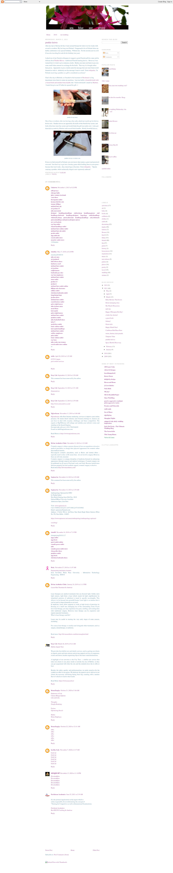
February (109, 346)
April (108, 294)
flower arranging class (112, 303)
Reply (53, 245)
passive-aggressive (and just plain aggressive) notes (113, 402)
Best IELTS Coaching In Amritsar (61, 810)
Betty (52, 567)
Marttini (95, 82)
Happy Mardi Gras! (112, 327)
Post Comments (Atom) (61, 855)
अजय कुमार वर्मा (55, 773)
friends (104, 240)
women (104, 275)
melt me (108, 309)
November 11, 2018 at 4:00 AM (70, 413)
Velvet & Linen (109, 437)
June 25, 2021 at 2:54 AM (74, 794)
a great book (109, 318)
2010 (55, 35)
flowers (104, 232)
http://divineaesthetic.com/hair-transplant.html (73, 634)
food (103, 235)
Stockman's (86, 78)
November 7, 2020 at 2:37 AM (70, 750)
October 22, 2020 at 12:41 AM (70, 726)
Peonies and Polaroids (111, 406)
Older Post (96, 850)
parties (104, 262)
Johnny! (108, 321)
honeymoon (105, 251)
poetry (104, 267)
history (104, 248)
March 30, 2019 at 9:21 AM (67, 644)
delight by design (109, 379)
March (108, 297)
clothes (104, 219)
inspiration (105, 254)
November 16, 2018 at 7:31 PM (66, 532)
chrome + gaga (104, 81)
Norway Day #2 (113, 145)
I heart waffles (112, 157)
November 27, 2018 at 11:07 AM (65, 567)
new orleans (105, 259)
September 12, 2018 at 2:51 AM (68, 388)
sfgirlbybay (108, 415)
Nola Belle (107, 388)
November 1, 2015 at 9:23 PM (67, 187)
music (104, 256)
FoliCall (53, 753)
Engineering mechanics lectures (61, 570)
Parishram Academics (58, 794)
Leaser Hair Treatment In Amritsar (61, 587)
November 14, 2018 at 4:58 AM (69, 477)
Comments (108, 57)
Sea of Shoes (108, 412)
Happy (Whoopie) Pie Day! (114, 312)
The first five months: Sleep (116, 97)
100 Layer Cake (109, 367)
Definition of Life (56, 693)
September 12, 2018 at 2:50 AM (68, 375)
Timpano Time (110, 336)
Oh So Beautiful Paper (111, 394)
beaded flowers (112, 121)
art (102, 208)
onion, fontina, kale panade (114, 333)
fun (103, 243)
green (103, 246)
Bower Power (108, 376)
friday (104, 238)
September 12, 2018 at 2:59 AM (68, 401)
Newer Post (48, 850)
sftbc (52, 729)
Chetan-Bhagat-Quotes (58, 696)
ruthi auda (107, 409)
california (105, 216)
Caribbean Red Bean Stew (114, 330)
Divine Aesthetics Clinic (59, 443)
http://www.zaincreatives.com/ (60, 404)
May (107, 291)
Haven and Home (110, 382)
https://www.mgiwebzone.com (70, 433)
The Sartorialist (109, 431)
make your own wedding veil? (117, 85)
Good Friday (112, 69)
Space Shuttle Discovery (113, 342)
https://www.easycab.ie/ (66, 681)
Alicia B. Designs (109, 370)
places (104, 264)
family (104, 227)
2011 (106, 288)
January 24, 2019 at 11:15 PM (76, 584)
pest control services (57, 361)
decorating (105, 224)
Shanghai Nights (109, 418)
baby (103, 211)
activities (105, 205)
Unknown (54, 187)
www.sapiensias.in (60, 506)
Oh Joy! (106, 391)
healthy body (55, 750)
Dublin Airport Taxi (57, 647)
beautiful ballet (105, 169)
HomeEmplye (55, 690)
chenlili (53, 532)
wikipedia (92, 70)
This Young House (110, 434)
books (104, 213)
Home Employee (56, 717)
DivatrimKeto (55, 776)
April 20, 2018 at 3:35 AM (63, 356)
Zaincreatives (55, 391)
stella (52, 356)
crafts (103, 221)
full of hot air (112, 133)
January (108, 349)
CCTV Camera (55, 359)
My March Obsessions (113, 306)
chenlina (54, 251)
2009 (106, 356)
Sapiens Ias (54, 477)
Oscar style (109, 324)
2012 (106, 285)
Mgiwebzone (55, 413)
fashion (104, 229)
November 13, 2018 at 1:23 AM (77, 443)
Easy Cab (54, 375)
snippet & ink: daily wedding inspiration (113, 422)
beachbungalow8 (109, 373)
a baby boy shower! (112, 315)
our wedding (64, 35)
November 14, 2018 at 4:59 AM (69, 490)
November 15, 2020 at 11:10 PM (70, 773)
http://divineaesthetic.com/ (67, 467)
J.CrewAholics (109, 385)
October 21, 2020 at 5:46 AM (70, 690)
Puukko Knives (59, 60)
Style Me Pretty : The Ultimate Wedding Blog (114, 427)
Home (48, 35)
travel (54, 174)
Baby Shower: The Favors (114, 300)
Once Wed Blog (109, 398)
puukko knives (51, 42)
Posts (106, 53)
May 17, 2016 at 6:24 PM (65, 252)
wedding (104, 272)
